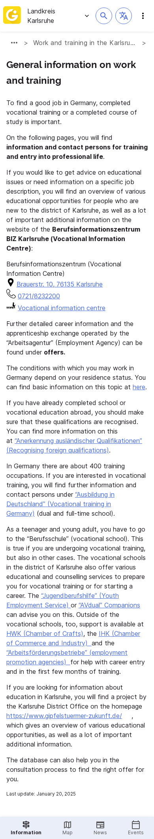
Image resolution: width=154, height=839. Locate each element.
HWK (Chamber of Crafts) (44, 633)
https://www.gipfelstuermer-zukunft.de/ (64, 716)
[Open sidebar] (143, 16)
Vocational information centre (61, 308)
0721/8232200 (39, 296)
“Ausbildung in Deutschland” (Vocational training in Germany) (60, 503)
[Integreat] (12, 16)
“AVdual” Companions (109, 605)
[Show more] (14, 43)
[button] (123, 16)
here (139, 387)
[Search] (104, 16)
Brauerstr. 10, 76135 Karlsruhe (60, 284)
